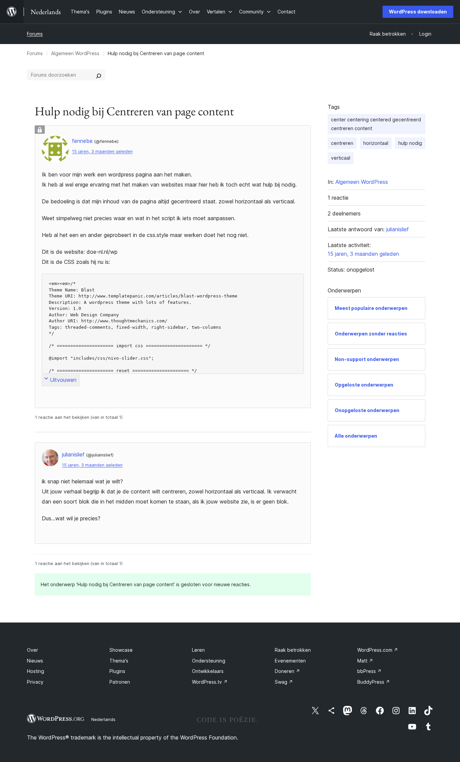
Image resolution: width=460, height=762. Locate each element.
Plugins (117, 671)
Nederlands (103, 719)
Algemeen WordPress (75, 53)
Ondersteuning (208, 661)
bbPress (369, 671)
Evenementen (290, 661)
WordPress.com (377, 650)
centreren (342, 143)
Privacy (35, 682)
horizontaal (375, 143)
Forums (35, 34)
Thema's (118, 661)
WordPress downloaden (418, 11)
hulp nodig (410, 143)
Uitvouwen (63, 379)
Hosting (35, 671)
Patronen (119, 682)
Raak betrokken (293, 650)
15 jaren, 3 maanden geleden (102, 151)
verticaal (340, 158)
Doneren (287, 671)
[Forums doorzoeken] (98, 75)
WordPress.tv (210, 682)
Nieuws (35, 661)
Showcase (121, 650)
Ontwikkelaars (208, 671)
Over (32, 650)
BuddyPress (373, 682)
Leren (198, 650)
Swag (284, 682)
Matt (365, 661)
